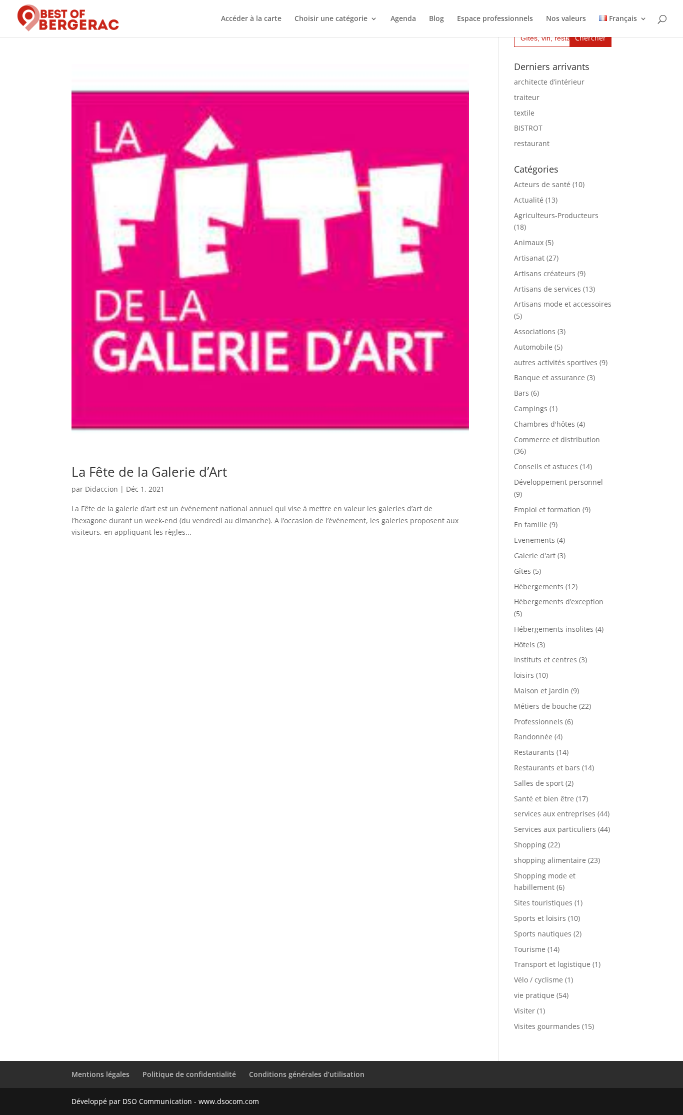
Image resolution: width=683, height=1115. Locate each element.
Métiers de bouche (545, 706)
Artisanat (529, 258)
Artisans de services (547, 289)
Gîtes (522, 571)
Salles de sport (539, 783)
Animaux (529, 242)
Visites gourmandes (547, 1026)
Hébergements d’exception (559, 601)
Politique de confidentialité (189, 1074)
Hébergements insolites (554, 629)
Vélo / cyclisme (538, 979)
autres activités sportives (556, 362)
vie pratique (534, 995)
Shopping (530, 844)
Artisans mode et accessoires (563, 304)
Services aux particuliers (555, 829)
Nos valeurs (566, 19)
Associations (535, 331)
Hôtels (524, 644)
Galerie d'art (535, 555)
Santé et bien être (544, 798)
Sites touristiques (543, 902)
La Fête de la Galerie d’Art (149, 472)
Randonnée (533, 736)
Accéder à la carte (251, 19)
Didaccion (101, 489)
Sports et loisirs (540, 918)
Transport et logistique (552, 964)
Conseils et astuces (546, 466)
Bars (521, 393)
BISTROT (528, 128)
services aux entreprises (555, 813)
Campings (531, 408)
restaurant (532, 143)
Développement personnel (558, 482)
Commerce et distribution (557, 439)
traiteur (527, 97)
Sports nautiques (543, 933)
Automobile (533, 347)
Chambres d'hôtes (544, 424)
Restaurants (534, 752)
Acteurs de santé (542, 184)
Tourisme (530, 949)
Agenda (403, 19)
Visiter (524, 1010)
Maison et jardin (541, 690)
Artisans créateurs (545, 273)
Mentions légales (101, 1074)
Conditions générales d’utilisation (306, 1074)
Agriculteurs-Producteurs (556, 215)
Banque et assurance (549, 377)
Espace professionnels (495, 19)
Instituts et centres (545, 659)
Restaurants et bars (547, 767)
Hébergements (539, 586)
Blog (436, 19)
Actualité (529, 200)
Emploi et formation (547, 509)
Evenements (534, 540)
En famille (531, 524)
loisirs (524, 675)
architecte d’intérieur (549, 82)
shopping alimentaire (550, 860)
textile (524, 113)
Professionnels (538, 721)
